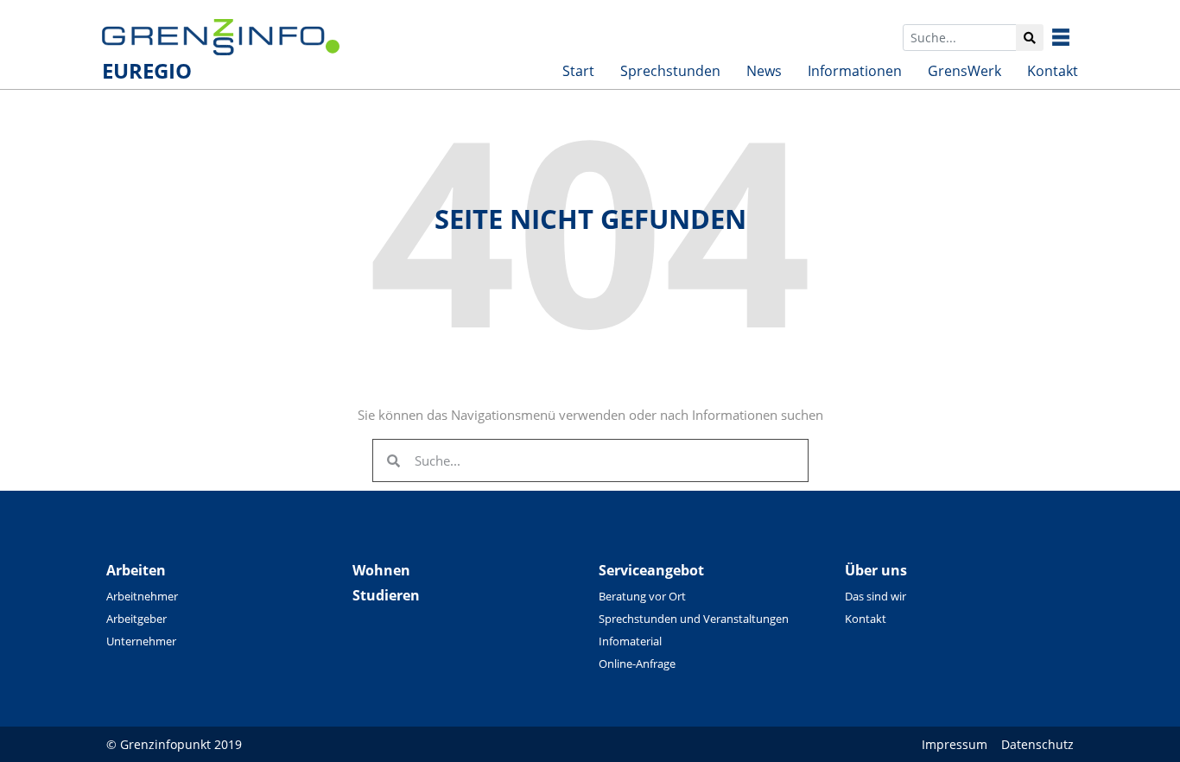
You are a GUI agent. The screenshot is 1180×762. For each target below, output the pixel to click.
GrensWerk (964, 70)
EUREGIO (147, 70)
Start (578, 70)
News (764, 70)
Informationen (855, 70)
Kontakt (1052, 70)
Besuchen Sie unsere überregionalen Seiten (1073, 37)
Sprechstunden (670, 70)
